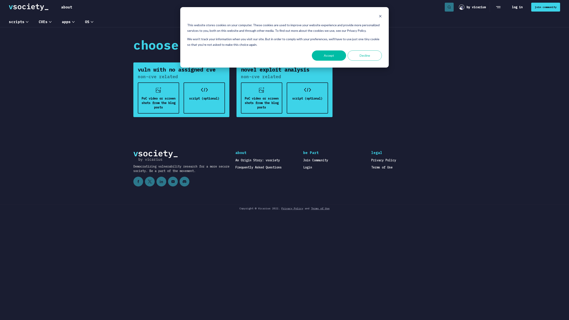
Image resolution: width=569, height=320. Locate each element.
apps (66, 22)
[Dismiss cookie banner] (380, 17)
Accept (329, 55)
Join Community (315, 160)
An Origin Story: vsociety (257, 160)
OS (87, 22)
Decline (365, 55)
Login (307, 167)
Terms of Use (382, 167)
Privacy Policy (383, 160)
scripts (16, 22)
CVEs (43, 22)
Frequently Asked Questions (258, 167)
